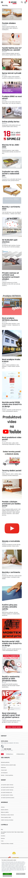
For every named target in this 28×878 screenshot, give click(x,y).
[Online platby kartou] (12, 113)
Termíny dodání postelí (11, 471)
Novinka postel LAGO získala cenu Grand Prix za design (12, 643)
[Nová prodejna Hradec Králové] (12, 343)
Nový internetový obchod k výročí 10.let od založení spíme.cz (11, 715)
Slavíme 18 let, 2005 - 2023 (11, 146)
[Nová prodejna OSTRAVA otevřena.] (12, 302)
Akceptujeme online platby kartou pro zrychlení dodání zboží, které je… (11, 125)
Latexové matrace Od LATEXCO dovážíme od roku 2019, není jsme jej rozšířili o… (11, 284)
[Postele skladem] (12, 14)
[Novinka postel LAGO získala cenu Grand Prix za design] (12, 628)
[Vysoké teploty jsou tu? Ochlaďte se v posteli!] (12, 39)
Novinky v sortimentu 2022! (11, 208)
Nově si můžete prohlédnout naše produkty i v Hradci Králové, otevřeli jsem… (11, 366)
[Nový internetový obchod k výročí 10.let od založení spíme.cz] (12, 700)
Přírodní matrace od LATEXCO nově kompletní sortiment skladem (10, 276)
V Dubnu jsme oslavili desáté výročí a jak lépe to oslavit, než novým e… (11, 721)
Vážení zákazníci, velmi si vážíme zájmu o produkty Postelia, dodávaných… (11, 474)
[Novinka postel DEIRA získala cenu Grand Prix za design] (12, 385)
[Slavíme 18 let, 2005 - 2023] (12, 136)
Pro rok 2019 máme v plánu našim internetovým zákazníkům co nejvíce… (11, 443)
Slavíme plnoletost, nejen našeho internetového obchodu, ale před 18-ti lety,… (11, 152)
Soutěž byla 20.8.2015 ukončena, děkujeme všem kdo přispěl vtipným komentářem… (11, 685)
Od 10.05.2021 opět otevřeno (9, 241)
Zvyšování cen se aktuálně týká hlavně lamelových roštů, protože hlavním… (11, 179)
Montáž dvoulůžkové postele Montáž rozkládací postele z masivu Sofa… (11, 545)
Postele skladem (9, 23)
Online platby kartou (10, 122)
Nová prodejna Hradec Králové (11, 360)
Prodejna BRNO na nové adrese (12, 97)
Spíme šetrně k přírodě (11, 73)
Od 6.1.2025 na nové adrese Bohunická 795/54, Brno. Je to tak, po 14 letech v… (11, 102)
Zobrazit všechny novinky (14, 727)
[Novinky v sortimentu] (12, 559)
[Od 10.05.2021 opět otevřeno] (12, 227)
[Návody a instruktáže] (12, 528)
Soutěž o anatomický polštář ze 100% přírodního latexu (11, 679)
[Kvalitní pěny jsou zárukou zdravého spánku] (12, 592)
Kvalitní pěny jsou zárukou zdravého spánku (9, 607)
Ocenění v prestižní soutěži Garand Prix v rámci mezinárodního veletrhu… (11, 410)
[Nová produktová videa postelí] (12, 424)
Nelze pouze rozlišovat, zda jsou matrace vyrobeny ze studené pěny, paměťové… (11, 614)
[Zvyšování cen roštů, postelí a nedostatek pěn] (12, 163)
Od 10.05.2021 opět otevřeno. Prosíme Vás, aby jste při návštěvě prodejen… (11, 246)
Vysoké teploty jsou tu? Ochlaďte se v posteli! (12, 49)
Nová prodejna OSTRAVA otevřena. (10, 319)
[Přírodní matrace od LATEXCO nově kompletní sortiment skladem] (12, 260)
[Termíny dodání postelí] (12, 458)
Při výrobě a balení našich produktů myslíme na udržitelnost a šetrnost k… (11, 77)
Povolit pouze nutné (7, 875)
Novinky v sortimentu (11, 572)
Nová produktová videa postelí (11, 438)
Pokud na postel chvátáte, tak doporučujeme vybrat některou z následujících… (10, 28)
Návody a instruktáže (11, 541)
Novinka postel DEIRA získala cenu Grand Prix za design (12, 404)
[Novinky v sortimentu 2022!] (12, 194)
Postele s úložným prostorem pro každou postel (11, 504)
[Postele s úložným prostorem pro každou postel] (12, 489)
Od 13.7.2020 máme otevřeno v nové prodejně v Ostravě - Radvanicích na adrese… (11, 325)
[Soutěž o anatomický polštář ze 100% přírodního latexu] (12, 664)
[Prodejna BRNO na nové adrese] (12, 87)
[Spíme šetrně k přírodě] (12, 64)
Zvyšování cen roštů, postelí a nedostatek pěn (10, 174)
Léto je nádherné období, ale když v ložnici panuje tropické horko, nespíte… (11, 54)
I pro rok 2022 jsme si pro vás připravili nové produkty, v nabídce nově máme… (11, 213)
